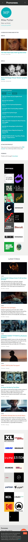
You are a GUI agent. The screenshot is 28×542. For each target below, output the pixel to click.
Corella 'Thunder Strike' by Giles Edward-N (12, 116)
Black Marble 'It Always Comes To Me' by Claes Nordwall (14, 278)
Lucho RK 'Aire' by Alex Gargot (9, 112)
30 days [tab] (9, 93)
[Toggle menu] (2, 2)
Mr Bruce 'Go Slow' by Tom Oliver (10, 387)
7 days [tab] (4, 93)
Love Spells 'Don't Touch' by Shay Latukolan (12, 108)
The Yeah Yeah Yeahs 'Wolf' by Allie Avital (13, 52)
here (20, 539)
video (2, 276)
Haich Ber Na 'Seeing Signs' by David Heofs (12, 126)
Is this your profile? (6, 25)
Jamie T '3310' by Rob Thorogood (10, 365)
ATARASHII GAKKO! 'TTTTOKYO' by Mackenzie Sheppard (14, 336)
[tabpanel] (14, 118)
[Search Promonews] (25, 2)
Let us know (15, 156)
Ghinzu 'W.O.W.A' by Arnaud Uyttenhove (11, 104)
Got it (25, 533)
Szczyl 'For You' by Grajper (8, 307)
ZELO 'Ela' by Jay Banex (7, 100)
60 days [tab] (14, 93)
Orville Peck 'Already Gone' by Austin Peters (13, 415)
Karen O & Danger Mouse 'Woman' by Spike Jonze (14, 78)
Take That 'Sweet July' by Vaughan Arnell (12, 96)
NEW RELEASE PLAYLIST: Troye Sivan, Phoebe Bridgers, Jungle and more (13, 136)
